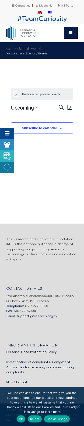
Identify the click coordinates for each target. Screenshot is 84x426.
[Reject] (78, 406)
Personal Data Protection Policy (31, 352)
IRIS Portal (67, 5)
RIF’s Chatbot (16, 382)
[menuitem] (21, 5)
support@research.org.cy (37, 316)
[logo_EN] (34, 32)
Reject (35, 419)
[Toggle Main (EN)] (71, 33)
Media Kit (45, 5)
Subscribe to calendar (39, 128)
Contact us (22, 5)
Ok (21, 419)
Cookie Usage (56, 419)
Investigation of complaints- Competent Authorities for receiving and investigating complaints (40, 367)
